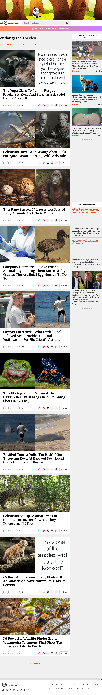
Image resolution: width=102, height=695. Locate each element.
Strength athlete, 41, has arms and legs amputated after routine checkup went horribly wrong (86, 263)
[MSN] (25, 690)
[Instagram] (7, 690)
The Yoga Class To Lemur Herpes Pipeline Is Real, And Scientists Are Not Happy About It (34, 94)
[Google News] (28, 690)
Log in (97, 23)
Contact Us (96, 685)
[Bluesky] (17, 690)
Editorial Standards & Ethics (65, 689)
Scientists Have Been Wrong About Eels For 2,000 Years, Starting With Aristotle (34, 154)
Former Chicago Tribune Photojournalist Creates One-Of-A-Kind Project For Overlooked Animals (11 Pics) (87, 98)
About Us (81, 685)
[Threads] (21, 690)
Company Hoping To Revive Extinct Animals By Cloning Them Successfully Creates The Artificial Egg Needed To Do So (35, 272)
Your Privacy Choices (59, 685)
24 (76, 71)
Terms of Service (94, 689)
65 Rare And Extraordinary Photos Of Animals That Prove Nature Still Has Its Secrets (34, 581)
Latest (35, 44)
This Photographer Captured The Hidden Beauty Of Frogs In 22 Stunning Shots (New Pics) (34, 397)
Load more (34, 663)
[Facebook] (3, 690)
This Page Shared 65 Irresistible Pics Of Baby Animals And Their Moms (34, 211)
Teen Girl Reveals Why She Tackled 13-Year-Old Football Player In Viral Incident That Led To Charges (85, 65)
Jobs (88, 685)
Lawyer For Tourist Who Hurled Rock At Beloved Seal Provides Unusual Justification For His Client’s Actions (35, 336)
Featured (7, 44)
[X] (14, 690)
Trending (22, 44)
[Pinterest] (10, 690)
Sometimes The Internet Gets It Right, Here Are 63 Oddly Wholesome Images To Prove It (86, 130)
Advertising (72, 685)
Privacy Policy (81, 689)
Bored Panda (9, 685)
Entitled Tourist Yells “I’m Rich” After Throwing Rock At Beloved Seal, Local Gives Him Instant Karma (33, 458)
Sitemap (51, 689)
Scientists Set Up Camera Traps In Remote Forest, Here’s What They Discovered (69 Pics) (30, 520)
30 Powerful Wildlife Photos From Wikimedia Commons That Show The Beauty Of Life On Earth (33, 642)
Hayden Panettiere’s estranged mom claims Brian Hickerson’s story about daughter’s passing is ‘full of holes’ (86, 232)
